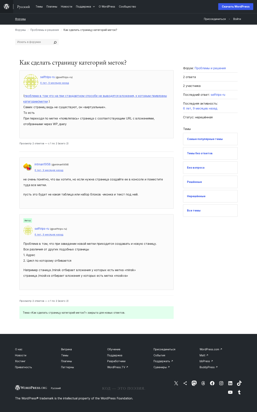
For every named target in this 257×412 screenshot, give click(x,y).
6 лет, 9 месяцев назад (54, 82)
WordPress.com (211, 349)
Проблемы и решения (44, 29)
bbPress (206, 361)
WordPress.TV (117, 367)
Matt (204, 355)
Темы (64, 355)
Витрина (66, 349)
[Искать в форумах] (55, 42)
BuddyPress (209, 367)
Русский (56, 388)
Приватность (23, 367)
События (159, 355)
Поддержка (114, 355)
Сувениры (162, 367)
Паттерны (67, 367)
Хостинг (20, 361)
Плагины (66, 361)
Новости (20, 355)
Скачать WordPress (236, 6)
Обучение (113, 349)
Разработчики (116, 361)
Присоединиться (164, 349)
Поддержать (163, 361)
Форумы (20, 19)
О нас (18, 349)
